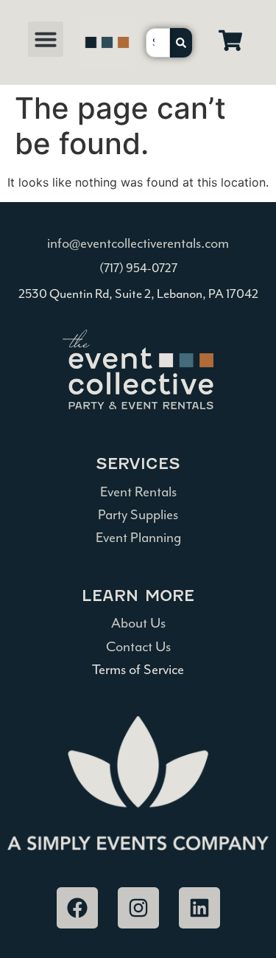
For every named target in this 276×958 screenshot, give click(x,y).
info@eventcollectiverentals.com (138, 243)
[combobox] (158, 43)
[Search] (181, 43)
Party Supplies (138, 515)
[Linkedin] (199, 908)
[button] (45, 39)
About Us (138, 623)
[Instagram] (138, 908)
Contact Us (138, 647)
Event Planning (138, 537)
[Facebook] (77, 908)
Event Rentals (138, 492)
